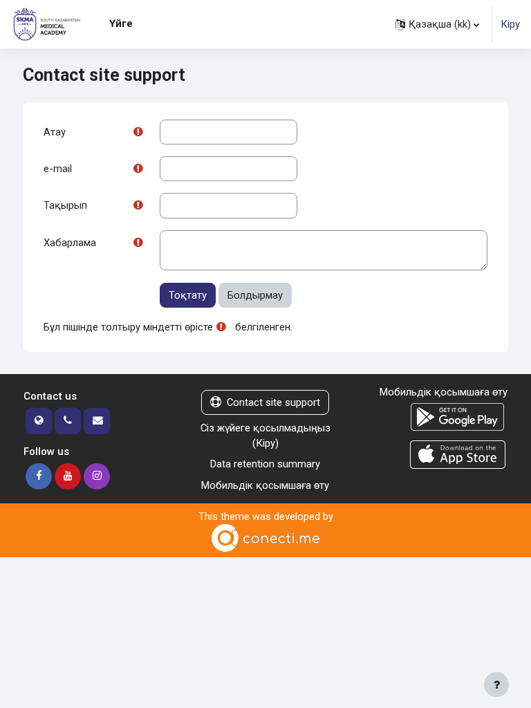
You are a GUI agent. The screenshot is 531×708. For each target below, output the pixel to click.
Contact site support (273, 402)
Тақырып (65, 205)
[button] (437, 24)
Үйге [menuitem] (121, 23)
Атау (55, 132)
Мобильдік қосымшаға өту (265, 485)
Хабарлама (70, 242)
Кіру (510, 24)
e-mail (58, 168)
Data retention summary (265, 464)
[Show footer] (496, 684)
